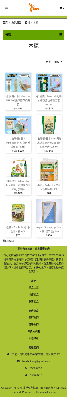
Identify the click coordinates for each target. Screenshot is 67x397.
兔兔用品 (16, 22)
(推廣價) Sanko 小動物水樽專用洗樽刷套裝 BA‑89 (49, 100)
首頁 (5, 22)
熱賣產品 (34, 301)
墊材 (27, 22)
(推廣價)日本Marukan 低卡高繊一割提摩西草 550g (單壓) (18, 185)
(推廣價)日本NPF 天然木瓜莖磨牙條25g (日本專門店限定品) (48, 142)
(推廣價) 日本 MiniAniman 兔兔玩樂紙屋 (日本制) (18, 142)
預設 (57, 61)
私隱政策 (34, 338)
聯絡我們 (34, 324)
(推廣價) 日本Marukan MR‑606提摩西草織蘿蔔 (18, 100)
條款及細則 (33, 331)
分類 (8, 34)
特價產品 (34, 294)
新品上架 (34, 287)
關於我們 (34, 317)
